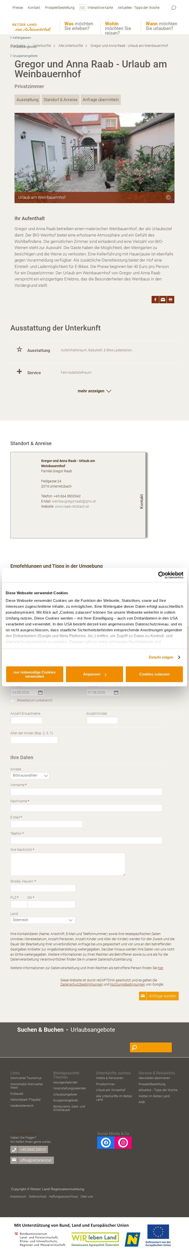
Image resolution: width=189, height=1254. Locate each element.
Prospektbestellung (152, 1084)
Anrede (15, 769)
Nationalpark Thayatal (25, 1099)
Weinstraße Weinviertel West (26, 1085)
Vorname (18, 785)
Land (14, 913)
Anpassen (91, 674)
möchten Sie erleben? (78, 26)
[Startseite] (32, 22)
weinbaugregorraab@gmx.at (74, 501)
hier (160, 968)
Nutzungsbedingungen (127, 984)
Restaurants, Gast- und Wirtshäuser (69, 1108)
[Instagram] (123, 1143)
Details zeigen (161, 657)
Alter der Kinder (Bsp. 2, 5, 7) (31, 733)
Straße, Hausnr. (23, 881)
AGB (142, 1102)
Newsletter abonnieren (154, 1078)
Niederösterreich (21, 1106)
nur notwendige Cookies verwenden (35, 674)
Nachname (19, 801)
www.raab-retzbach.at (72, 506)
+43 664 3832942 (67, 496)
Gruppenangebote (65, 1100)
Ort (30, 897)
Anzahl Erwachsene (25, 713)
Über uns (86, 1196)
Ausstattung (27, 99)
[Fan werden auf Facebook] (106, 1143)
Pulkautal (16, 1094)
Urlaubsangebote (65, 1094)
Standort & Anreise (61, 99)
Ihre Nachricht (22, 849)
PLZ (14, 897)
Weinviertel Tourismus (26, 1078)
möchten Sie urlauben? (161, 26)
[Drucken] (170, 299)
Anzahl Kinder (96, 713)
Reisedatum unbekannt (34, 700)
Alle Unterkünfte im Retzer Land (114, 1097)
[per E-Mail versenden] (163, 299)
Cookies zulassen (154, 674)
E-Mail (16, 817)
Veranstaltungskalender (69, 1088)
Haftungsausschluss (63, 1196)
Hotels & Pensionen (109, 1078)
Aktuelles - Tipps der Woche (158, 1090)
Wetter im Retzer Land (154, 1096)
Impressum (18, 1196)
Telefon (17, 833)
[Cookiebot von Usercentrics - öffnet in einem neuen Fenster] (161, 575)
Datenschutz (38, 1196)
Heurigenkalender (65, 1082)
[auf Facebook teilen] (155, 299)
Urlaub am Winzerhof (110, 1090)
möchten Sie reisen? (118, 28)
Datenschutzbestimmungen (82, 984)
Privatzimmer (105, 1084)
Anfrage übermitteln (101, 99)
